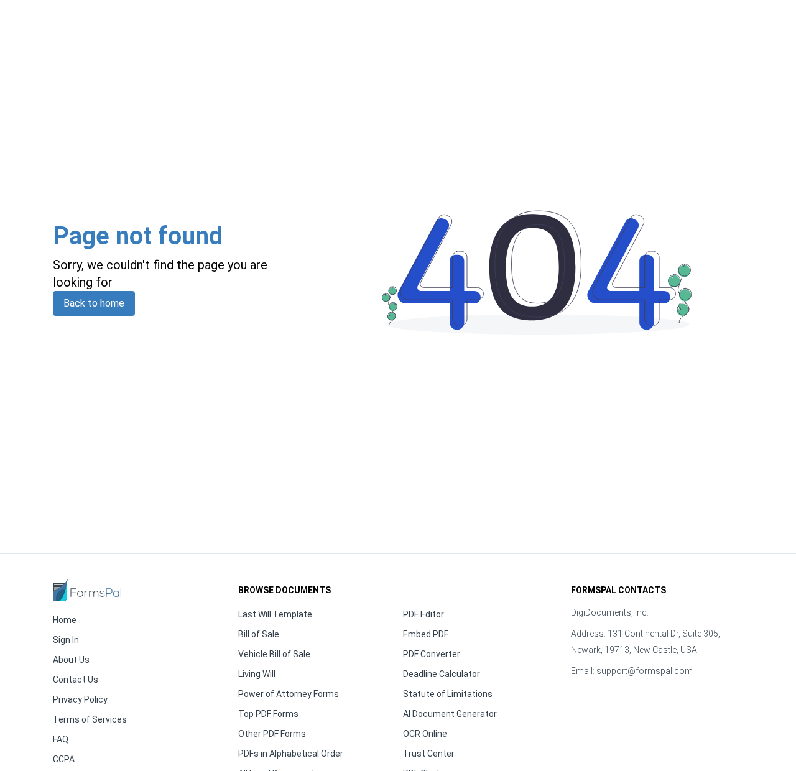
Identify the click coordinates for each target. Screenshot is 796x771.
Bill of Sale (258, 634)
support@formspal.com (644, 671)
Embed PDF (425, 634)
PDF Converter (431, 654)
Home (64, 620)
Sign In (66, 640)
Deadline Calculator (441, 674)
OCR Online (425, 734)
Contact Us (75, 680)
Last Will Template (275, 614)
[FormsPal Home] (87, 590)
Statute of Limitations (448, 694)
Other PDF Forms (272, 734)
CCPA (64, 759)
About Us (71, 660)
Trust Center (429, 754)
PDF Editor (423, 614)
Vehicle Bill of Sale (274, 654)
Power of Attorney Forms (288, 694)
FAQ (60, 739)
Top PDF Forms (268, 714)
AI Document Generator (450, 714)
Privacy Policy (80, 699)
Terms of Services (90, 719)
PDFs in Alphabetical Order (290, 754)
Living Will (256, 674)
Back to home (93, 303)
